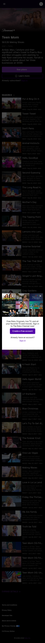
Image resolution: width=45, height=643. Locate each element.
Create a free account (22, 331)
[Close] (40, 296)
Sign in (23, 341)
